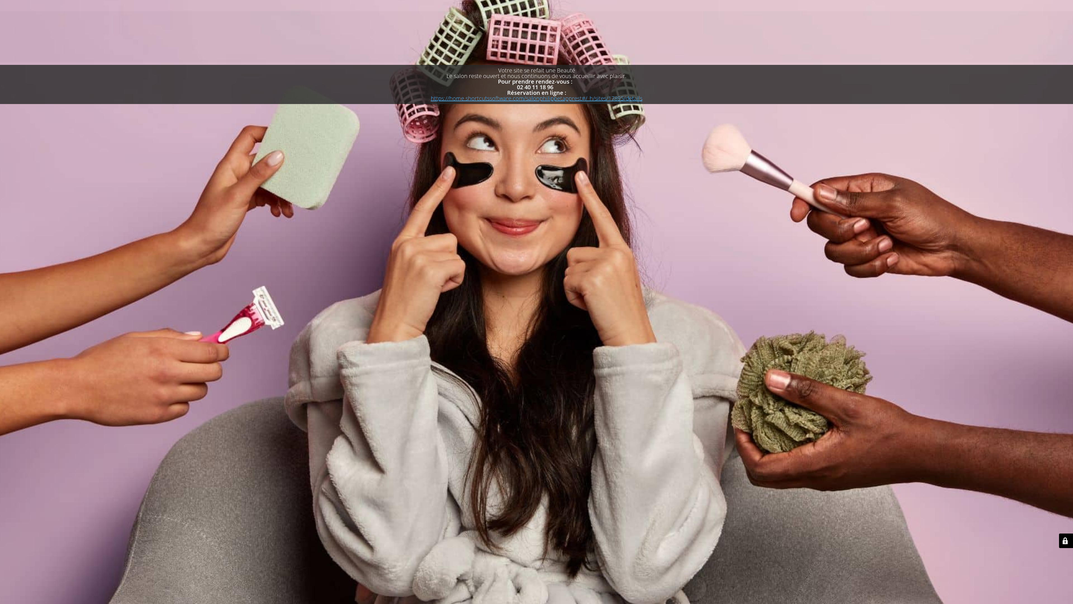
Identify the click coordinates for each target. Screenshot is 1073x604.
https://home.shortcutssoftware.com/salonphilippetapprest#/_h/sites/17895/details (536, 98)
